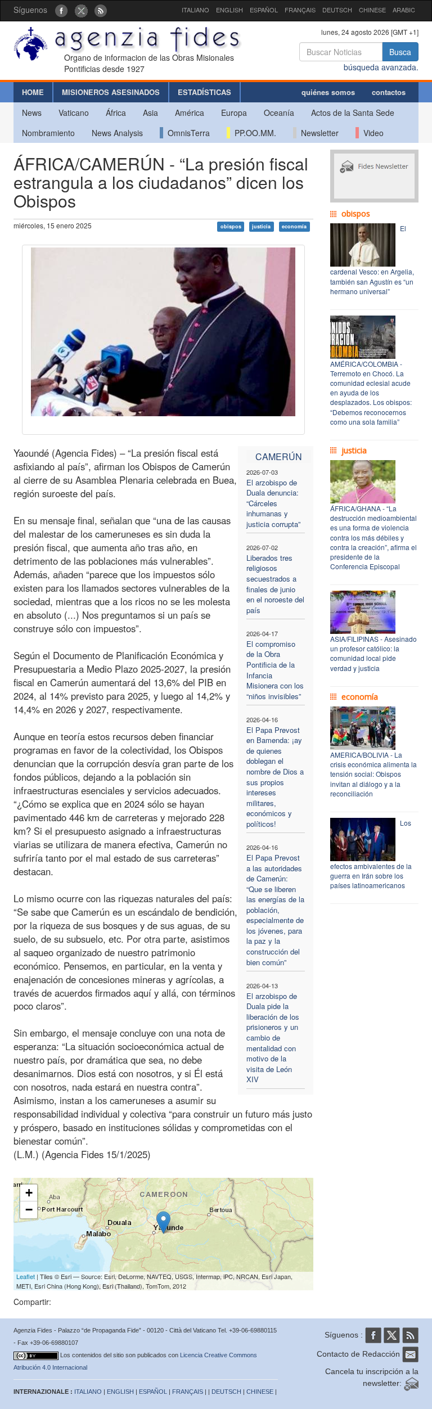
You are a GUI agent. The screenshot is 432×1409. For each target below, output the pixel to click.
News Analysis (117, 132)
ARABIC (404, 9)
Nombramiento (48, 132)
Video (371, 132)
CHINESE (372, 9)
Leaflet (25, 1276)
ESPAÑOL (264, 9)
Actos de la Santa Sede (352, 112)
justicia (261, 226)
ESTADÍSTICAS (204, 92)
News (32, 112)
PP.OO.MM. (253, 132)
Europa (234, 112)
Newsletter (317, 132)
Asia (150, 112)
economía (294, 226)
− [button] (29, 1210)
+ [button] (29, 1193)
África (116, 112)
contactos (389, 92)
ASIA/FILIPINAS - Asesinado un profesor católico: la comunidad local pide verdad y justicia (373, 653)
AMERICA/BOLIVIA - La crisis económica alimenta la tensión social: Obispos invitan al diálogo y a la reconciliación (373, 774)
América (189, 112)
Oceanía (279, 112)
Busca (400, 51)
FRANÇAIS (300, 9)
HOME (33, 92)
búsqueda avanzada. (381, 67)
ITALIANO (195, 9)
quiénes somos (328, 92)
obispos (230, 226)
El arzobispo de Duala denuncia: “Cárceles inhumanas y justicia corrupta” (273, 503)
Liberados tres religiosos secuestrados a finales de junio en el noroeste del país (275, 583)
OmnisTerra (186, 132)
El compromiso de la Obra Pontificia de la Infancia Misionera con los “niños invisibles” (275, 669)
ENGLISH (229, 9)
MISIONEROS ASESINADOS (111, 92)
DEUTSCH (337, 9)
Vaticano (73, 112)
